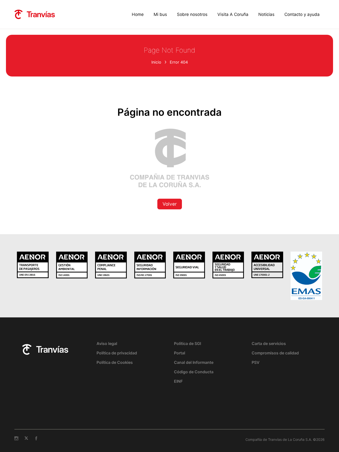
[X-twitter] (26, 438)
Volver (170, 204)
